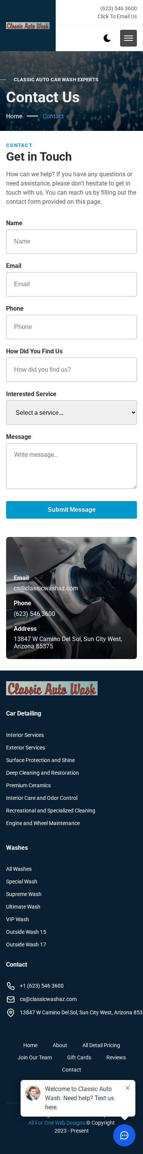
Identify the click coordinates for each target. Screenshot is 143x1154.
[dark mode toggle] (107, 38)
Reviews (116, 1057)
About (60, 1045)
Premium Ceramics (28, 785)
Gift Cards (79, 1057)
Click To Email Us (117, 16)
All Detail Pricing (101, 1045)
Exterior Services (25, 748)
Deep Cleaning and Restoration (42, 773)
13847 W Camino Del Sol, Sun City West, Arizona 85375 (68, 642)
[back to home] (28, 25)
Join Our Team (35, 1057)
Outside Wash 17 (26, 944)
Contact (53, 116)
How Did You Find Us (34, 351)
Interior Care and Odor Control (41, 798)
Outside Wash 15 (26, 932)
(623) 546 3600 (118, 8)
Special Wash (21, 881)
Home (14, 116)
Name (14, 223)
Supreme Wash (24, 894)
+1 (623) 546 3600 (42, 986)
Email (13, 265)
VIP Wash (17, 919)
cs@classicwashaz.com (46, 588)
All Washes (19, 869)
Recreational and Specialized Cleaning (50, 810)
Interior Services (25, 735)
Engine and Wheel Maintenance (43, 823)
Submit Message (72, 509)
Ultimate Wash (23, 907)
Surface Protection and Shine (40, 760)
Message (18, 436)
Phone (15, 308)
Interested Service (31, 394)
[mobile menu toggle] (128, 38)
